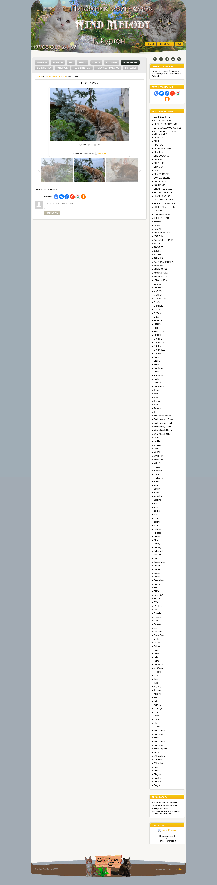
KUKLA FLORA (161, 273)
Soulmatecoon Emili (163, 423)
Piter (156, 770)
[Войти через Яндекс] (72, 196)
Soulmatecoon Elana (163, 419)
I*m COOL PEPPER (163, 240)
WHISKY (158, 452)
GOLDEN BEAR (161, 218)
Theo (156, 394)
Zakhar (157, 511)
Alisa (156, 540)
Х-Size (157, 467)
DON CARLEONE (162, 178)
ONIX (156, 317)
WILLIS (157, 463)
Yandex (157, 492)
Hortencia (158, 664)
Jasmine (158, 690)
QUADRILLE (159, 350)
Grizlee (157, 642)
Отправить (52, 213)
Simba (157, 361)
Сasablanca (159, 562)
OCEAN (157, 313)
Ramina (157, 383)
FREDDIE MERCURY (164, 192)
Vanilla (157, 441)
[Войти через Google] (77, 196)
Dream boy (159, 580)
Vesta (156, 437)
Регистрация (165, 44)
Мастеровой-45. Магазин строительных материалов (164, 803)
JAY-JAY (158, 243)
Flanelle (157, 613)
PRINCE (158, 335)
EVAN (156, 602)
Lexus (156, 719)
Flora (156, 620)
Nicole (156, 738)
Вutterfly (158, 547)
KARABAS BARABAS (164, 262)
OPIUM (157, 309)
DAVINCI (158, 170)
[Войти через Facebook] (66, 196)
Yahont (157, 489)
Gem (156, 628)
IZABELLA (159, 236)
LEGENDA (159, 287)
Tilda (156, 412)
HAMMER (158, 229)
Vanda (156, 448)
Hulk (156, 657)
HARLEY (158, 225)
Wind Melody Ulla (162, 434)
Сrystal (157, 566)
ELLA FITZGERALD (163, 189)
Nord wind (158, 734)
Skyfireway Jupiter (162, 415)
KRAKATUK (159, 265)
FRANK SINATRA (162, 196)
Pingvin (157, 774)
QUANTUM (159, 342)
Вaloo (156, 558)
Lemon (157, 712)
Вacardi (157, 555)
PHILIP (157, 328)
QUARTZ (158, 339)
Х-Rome (157, 481)
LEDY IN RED (160, 280)
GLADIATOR (160, 298)
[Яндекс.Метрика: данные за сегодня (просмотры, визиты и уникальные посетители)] (167, 830)
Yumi (156, 507)
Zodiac (157, 525)
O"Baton (158, 760)
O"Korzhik (158, 763)
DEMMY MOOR (161, 174)
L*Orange (158, 708)
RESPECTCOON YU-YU (165, 124)
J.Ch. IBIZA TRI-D (162, 120)
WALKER (158, 456)
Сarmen (157, 569)
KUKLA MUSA (160, 269)
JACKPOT (158, 247)
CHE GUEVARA (161, 156)
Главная (151, 44)
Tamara (157, 408)
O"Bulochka (159, 756)
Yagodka (158, 496)
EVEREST (159, 606)
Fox (155, 609)
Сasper (157, 573)
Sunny (157, 364)
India (156, 683)
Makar (156, 727)
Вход (178, 44)
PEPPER (158, 320)
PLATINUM (159, 331)
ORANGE (158, 306)
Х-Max (157, 474)
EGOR (157, 598)
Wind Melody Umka (163, 430)
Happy (157, 650)
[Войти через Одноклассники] (83, 196)
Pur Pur (157, 781)
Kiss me (157, 694)
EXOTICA (158, 595)
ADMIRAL (158, 145)
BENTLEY (158, 152)
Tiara (156, 405)
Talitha (157, 401)
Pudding (157, 778)
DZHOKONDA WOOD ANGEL (167, 128)
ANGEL (157, 141)
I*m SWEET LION (162, 233)
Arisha (157, 536)
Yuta (156, 503)
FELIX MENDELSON (163, 200)
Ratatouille (158, 375)
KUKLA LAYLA (160, 276)
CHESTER (159, 163)
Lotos (156, 716)
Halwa (156, 661)
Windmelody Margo (162, 426)
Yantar (157, 485)
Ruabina (157, 379)
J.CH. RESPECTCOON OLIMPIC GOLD (164, 132)
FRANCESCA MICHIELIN (165, 203)
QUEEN (157, 346)
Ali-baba (157, 533)
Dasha (157, 577)
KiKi (156, 701)
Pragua (157, 785)
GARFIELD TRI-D (162, 117)
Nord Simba (159, 730)
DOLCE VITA (160, 181)
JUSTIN (157, 251)
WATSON (158, 459)
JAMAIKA (158, 258)
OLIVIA (157, 302)
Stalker (157, 372)
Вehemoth (158, 551)
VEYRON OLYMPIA (163, 148)
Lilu (155, 723)
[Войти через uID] (56, 196)
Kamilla (157, 705)
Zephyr (157, 522)
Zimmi (156, 518)
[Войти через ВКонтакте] (61, 196)
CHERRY (158, 159)
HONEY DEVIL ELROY (164, 207)
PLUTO (157, 324)
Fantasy (157, 624)
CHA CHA (158, 167)
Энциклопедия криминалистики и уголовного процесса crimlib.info (166, 811)
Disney (157, 584)
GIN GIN (158, 211)
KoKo (156, 697)
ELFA (156, 591)
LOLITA (157, 284)
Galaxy (62, 76)
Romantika (159, 386)
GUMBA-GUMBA (162, 214)
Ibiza (156, 679)
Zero (156, 514)
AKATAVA (158, 137)
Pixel (156, 767)
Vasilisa (157, 445)
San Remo (158, 368)
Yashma (157, 500)
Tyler (156, 397)
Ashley (157, 544)
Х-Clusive (158, 478)
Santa (156, 357)
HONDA (157, 222)
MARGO (158, 291)
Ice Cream (158, 668)
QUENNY (158, 353)
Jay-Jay (157, 686)
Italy (156, 675)
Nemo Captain (160, 749)
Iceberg (157, 672)
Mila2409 (102, 153)
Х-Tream (158, 470)
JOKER (157, 254)
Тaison (157, 390)
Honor (156, 653)
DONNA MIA (159, 185)
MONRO (158, 295)
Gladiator (158, 631)
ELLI (156, 587)
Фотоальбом (51, 76)
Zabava (157, 529)
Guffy (156, 639)
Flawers (157, 617)
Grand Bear (159, 635)
